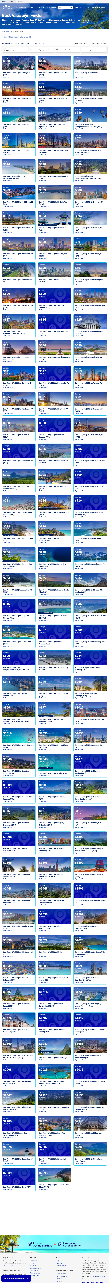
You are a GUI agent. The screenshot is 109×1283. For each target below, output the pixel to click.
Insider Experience (35, 1268)
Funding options (35, 1273)
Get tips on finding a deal (12, 24)
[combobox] (64, 8)
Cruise (58, 1278)
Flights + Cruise (60, 1276)
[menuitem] (21, 7)
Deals (7, 31)
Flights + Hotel (60, 1274)
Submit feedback (61, 1265)
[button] (54, 37)
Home (3, 31)
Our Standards (34, 1270)
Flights (58, 1281)
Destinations (34, 1261)
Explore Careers (100, 1276)
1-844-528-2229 (79, 7)
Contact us (59, 1263)
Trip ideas (33, 1265)
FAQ (57, 1261)
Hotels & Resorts (35, 1275)
